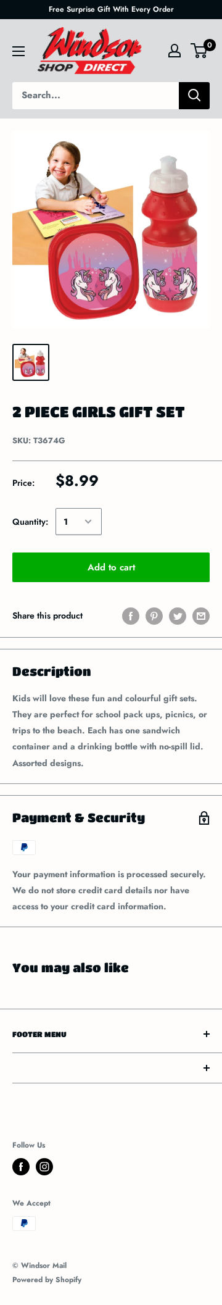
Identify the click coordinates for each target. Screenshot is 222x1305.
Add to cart (111, 567)
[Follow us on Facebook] (21, 1166)
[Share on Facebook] (130, 616)
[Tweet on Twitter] (177, 616)
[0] (199, 50)
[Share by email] (201, 616)
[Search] (194, 95)
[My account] (174, 50)
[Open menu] (18, 51)
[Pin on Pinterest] (154, 616)
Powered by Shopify (46, 1279)
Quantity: (30, 521)
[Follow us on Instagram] (44, 1166)
